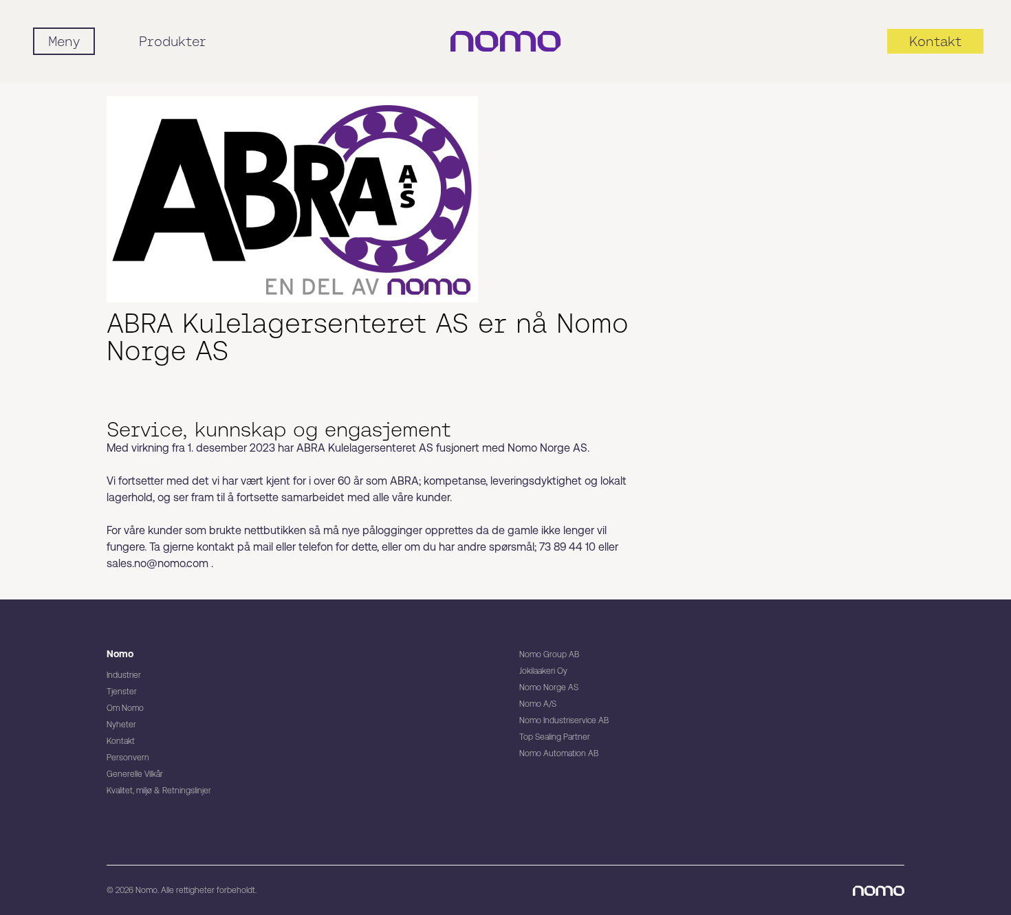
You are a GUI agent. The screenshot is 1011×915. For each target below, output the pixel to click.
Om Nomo (125, 708)
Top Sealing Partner (554, 737)
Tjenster (122, 691)
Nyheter (121, 724)
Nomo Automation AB (558, 753)
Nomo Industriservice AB (564, 720)
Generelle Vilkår (135, 774)
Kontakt (121, 741)
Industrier (124, 675)
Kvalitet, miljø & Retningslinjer (159, 790)
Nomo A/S (537, 704)
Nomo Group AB (549, 654)
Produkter (172, 41)
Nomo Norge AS (548, 687)
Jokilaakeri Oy (543, 671)
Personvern (128, 757)
